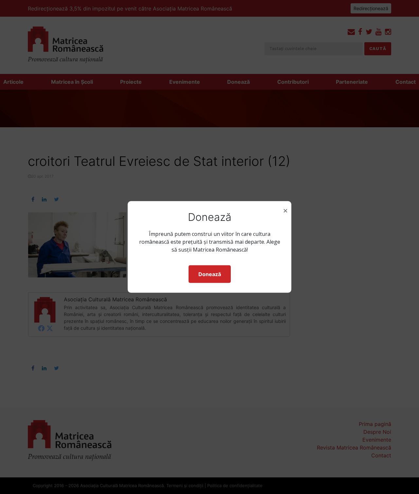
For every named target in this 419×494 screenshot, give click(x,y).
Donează (209, 274)
